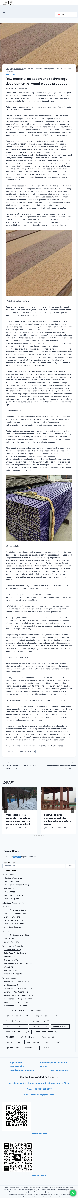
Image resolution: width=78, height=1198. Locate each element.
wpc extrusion (8, 907)
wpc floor (33, 1042)
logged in (17, 857)
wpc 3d (5, 932)
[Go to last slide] (5, 810)
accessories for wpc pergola (16, 1002)
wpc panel (12, 1048)
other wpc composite (13, 974)
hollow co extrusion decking (15, 910)
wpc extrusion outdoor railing (16, 885)
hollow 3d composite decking (16, 935)
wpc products (8, 874)
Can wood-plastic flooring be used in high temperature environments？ (19, 765)
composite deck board (17, 1016)
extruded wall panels (12, 917)
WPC (10, 1037)
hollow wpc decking (12, 950)
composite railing (11, 881)
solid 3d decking (11, 938)
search (71, 866)
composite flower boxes (14, 895)
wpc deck (48, 1037)
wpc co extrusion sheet (14, 924)
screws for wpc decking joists (16, 992)
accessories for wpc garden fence (18, 995)
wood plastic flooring (46, 1032)
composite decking (16, 1021)
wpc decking (30, 751)
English (63, 14)
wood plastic (60, 1026)
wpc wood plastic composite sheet (18, 963)
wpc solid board (11, 970)
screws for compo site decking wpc (19, 988)
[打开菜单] (4, 11)
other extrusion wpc (12, 927)
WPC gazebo (9, 892)
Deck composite (41, 1021)
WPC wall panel (52, 1048)
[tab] (34, 835)
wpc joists (8, 967)
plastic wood (39, 1026)
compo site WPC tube (13, 960)
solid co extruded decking (15, 913)
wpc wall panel (10, 957)
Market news (11, 75)
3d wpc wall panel (11, 942)
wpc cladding (28, 1037)
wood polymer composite (12, 946)
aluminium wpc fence (13, 878)
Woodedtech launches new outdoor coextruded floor (61, 765)
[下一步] (72, 810)
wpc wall (31, 1048)
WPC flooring (52, 1042)
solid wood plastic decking (15, 953)
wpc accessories (9, 978)
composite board (15, 1011)
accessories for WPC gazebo (16, 1006)
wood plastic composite (15, 751)
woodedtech (13, 88)
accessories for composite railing (18, 999)
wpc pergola (9, 888)
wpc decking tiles (11, 899)
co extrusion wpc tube (13, 920)
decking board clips (12, 985)
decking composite (15, 1026)
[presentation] (19, 798)
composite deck (39, 1011)
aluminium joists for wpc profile (17, 982)
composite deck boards (46, 1016)
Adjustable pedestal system (13, 903)
